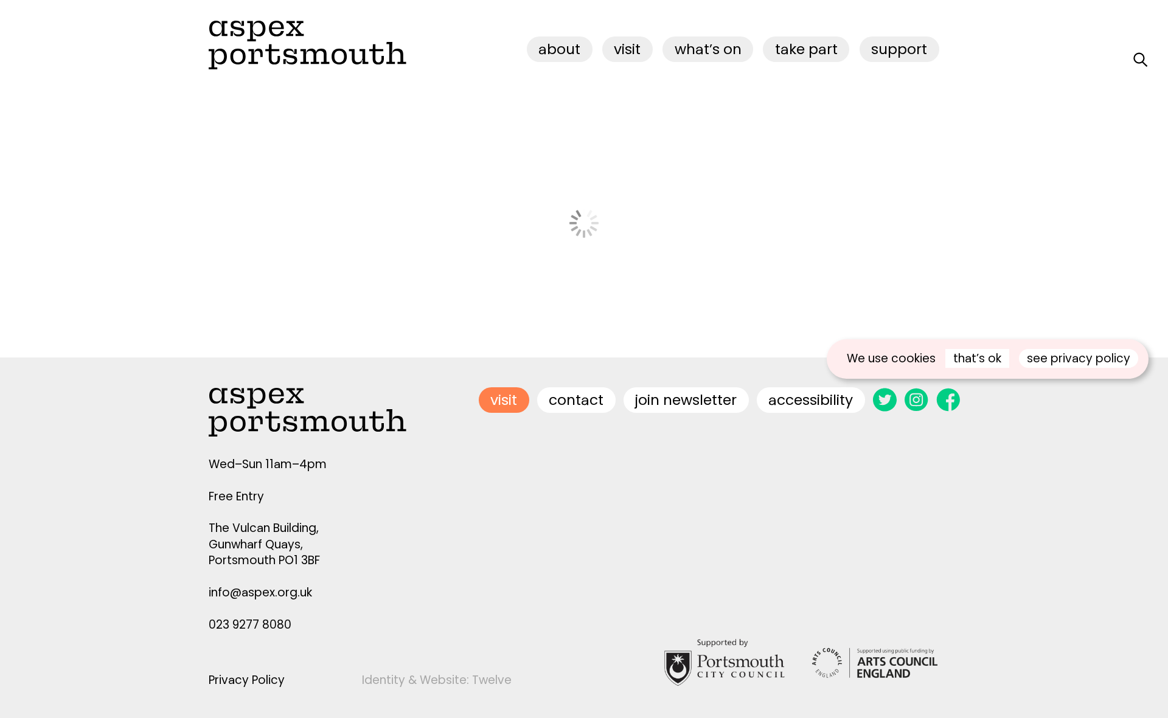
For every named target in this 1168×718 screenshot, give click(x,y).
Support (899, 49)
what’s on (708, 49)
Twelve (492, 680)
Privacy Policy (247, 680)
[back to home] (307, 44)
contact (576, 400)
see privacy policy (1078, 358)
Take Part (806, 49)
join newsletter (686, 400)
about (559, 49)
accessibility (810, 400)
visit (627, 49)
